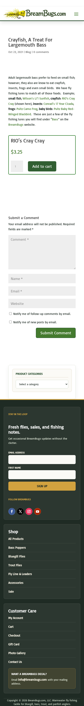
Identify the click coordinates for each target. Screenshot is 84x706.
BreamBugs (15, 124)
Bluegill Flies (16, 556)
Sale (11, 591)
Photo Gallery (16, 653)
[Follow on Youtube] (37, 511)
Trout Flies (15, 565)
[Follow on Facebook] (11, 511)
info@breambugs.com (32, 679)
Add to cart (42, 166)
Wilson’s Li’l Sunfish (36, 98)
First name (14, 467)
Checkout (14, 635)
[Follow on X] (20, 511)
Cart (10, 627)
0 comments (41, 52)
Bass (55, 119)
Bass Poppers (17, 547)
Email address (16, 452)
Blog (28, 52)
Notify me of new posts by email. (35, 322)
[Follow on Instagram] (28, 511)
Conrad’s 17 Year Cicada (58, 104)
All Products (16, 539)
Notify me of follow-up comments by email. (42, 314)
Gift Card (13, 644)
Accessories (15, 583)
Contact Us (15, 662)
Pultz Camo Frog (27, 109)
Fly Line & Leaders (20, 574)
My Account (15, 618)
